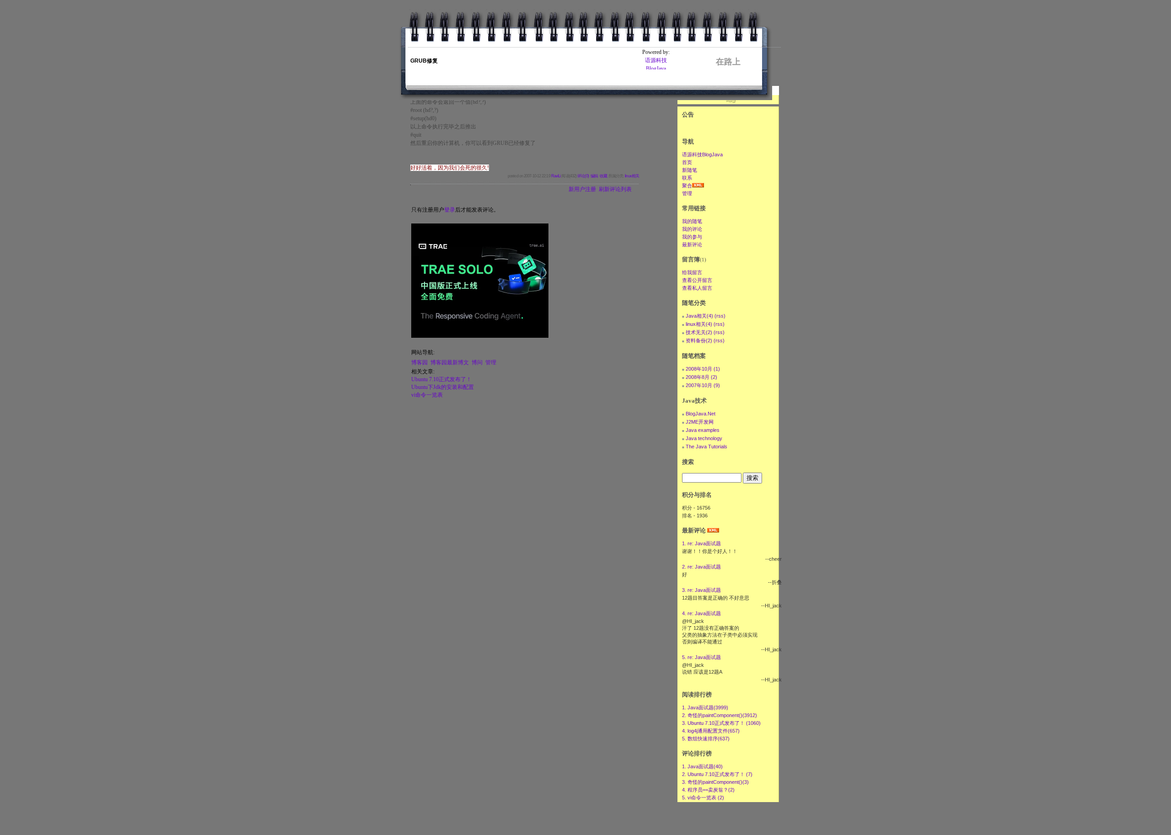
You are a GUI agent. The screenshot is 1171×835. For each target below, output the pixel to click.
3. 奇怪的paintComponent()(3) (715, 782)
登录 (449, 210)
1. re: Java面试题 (701, 543)
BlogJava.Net (700, 413)
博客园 (419, 362)
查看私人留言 (697, 288)
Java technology (704, 438)
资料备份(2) (699, 340)
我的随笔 (692, 221)
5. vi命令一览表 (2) (703, 797)
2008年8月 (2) (701, 377)
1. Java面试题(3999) (705, 707)
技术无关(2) (699, 332)
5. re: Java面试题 (701, 657)
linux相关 (632, 176)
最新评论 (692, 244)
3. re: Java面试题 (701, 590)
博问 (477, 362)
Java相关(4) (699, 316)
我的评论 (692, 229)
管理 (490, 362)
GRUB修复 (424, 61)
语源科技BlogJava (702, 154)
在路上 (728, 61)
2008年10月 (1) (703, 369)
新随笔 (689, 170)
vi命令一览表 (427, 395)
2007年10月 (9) (703, 385)
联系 (687, 178)
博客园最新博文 (449, 362)
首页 (687, 162)
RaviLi (556, 176)
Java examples (703, 430)
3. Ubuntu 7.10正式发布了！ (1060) (721, 723)
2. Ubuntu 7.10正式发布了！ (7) (717, 774)
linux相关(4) (699, 324)
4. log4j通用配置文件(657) (711, 731)
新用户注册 (582, 189)
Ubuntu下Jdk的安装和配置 (442, 387)
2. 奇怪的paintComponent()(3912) (719, 715)
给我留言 (692, 272)
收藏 (603, 176)
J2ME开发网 (700, 422)
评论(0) (583, 176)
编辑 (594, 176)
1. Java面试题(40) (702, 766)
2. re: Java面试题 (701, 566)
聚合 (687, 185)
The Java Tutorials (706, 446)
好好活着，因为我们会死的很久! (449, 168)
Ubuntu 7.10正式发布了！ (441, 379)
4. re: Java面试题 (701, 613)
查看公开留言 (697, 280)
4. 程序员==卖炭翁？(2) (708, 789)
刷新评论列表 (615, 189)
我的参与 (692, 236)
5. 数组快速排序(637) (706, 738)
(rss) (719, 316)
